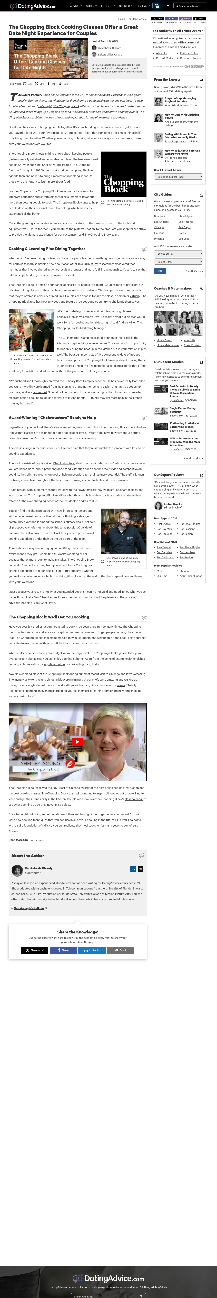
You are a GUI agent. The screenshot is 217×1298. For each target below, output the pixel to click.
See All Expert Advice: (168, 170)
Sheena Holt (177, 415)
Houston (159, 233)
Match (160, 571)
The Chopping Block (66, 106)
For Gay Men (164, 529)
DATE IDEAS (37, 840)
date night (45, 106)
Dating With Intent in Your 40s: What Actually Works (181, 135)
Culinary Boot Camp (76, 337)
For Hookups (164, 533)
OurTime (162, 576)
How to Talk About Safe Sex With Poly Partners (182, 152)
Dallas (182, 233)
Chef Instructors (63, 463)
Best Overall (164, 523)
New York (159, 216)
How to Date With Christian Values (182, 116)
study (94, 264)
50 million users (184, 42)
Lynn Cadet (176, 400)
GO (160, 271)
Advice (74, 5)
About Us (161, 53)
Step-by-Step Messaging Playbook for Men (180, 99)
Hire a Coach (164, 340)
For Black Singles (190, 523)
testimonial (40, 392)
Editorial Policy (189, 53)
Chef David (48, 603)
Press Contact (192, 345)
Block (25, 117)
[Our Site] (167, 5)
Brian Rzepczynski (175, 141)
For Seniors (186, 533)
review (121, 685)
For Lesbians (187, 529)
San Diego (185, 227)
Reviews (142, 5)
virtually (135, 296)
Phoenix (159, 238)
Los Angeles (161, 221)
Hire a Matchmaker (168, 345)
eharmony (186, 571)
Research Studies (190, 58)
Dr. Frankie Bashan (176, 157)
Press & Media (164, 58)
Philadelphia (186, 216)
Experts (106, 5)
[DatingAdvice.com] (33, 6)
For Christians (165, 557)
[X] (140, 869)
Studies (124, 5)
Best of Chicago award (74, 788)
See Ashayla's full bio (29, 908)
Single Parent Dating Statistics (182, 409)
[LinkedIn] (133, 869)
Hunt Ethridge (173, 105)
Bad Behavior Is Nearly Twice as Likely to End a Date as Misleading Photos (185, 391)
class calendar (134, 799)
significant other (54, 664)
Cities (90, 5)
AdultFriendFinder (191, 576)
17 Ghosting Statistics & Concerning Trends (184, 425)
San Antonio (186, 221)
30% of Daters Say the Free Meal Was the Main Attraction (185, 442)
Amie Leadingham (175, 121)
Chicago (159, 227)
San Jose (184, 238)
